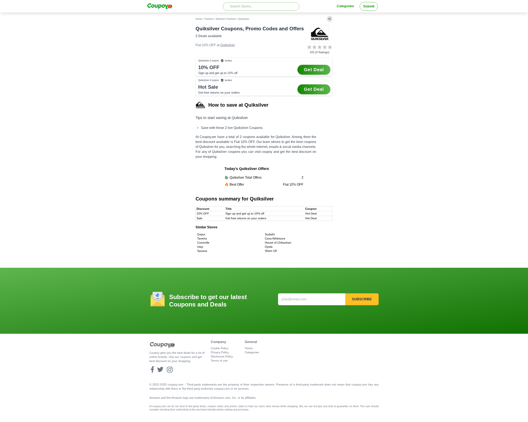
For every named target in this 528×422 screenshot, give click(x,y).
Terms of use (219, 360)
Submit (368, 6)
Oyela (268, 246)
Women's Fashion (226, 19)
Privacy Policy (220, 352)
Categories (345, 6)
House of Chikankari (278, 242)
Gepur (201, 234)
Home (199, 19)
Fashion (209, 19)
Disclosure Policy (222, 356)
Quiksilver (227, 45)
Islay (200, 246)
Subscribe (362, 299)
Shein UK (271, 250)
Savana (202, 250)
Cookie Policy (219, 348)
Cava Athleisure (275, 238)
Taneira (202, 238)
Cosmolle (203, 242)
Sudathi (270, 234)
